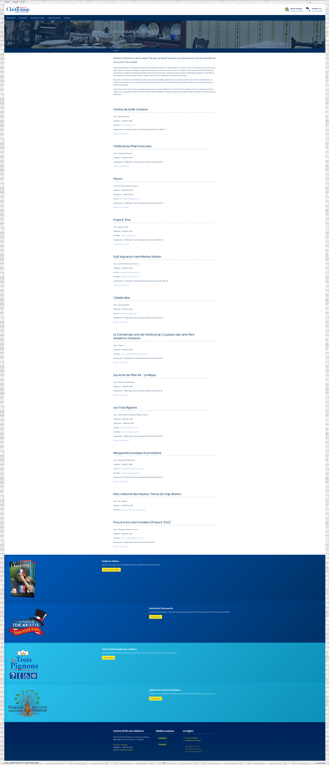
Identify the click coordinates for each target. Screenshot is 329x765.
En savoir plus (155, 617)
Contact (15, 2)
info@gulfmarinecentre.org (129, 272)
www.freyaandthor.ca (128, 235)
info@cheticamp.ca (126, 750)
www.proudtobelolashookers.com (132, 538)
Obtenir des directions (121, 134)
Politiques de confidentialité (194, 751)
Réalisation (321, 763)
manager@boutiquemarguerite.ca (131, 469)
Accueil (7, 2)
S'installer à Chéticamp (193, 740)
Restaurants (23, 18)
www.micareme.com (128, 125)
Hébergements (11, 18)
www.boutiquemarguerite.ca (130, 473)
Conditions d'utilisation (192, 746)
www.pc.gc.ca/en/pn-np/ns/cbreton (133, 510)
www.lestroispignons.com (130, 432)
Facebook (162, 744)
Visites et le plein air (54, 18)
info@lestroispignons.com (129, 427)
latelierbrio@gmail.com (128, 313)
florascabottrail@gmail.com (129, 199)
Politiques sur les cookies (193, 749)
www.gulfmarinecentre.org (130, 277)
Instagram (162, 738)
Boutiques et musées (37, 18)
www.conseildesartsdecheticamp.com (134, 354)
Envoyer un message (120, 745)
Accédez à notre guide (111, 570)
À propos (67, 18)
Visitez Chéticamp (191, 738)
